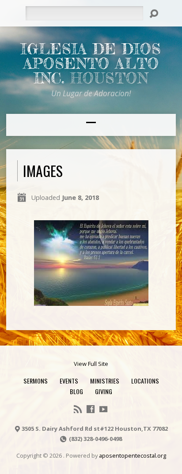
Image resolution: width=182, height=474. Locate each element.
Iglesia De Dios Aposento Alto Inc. (91, 63)
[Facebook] (91, 409)
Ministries (104, 380)
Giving (103, 391)
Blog (76, 391)
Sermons (35, 380)
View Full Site (91, 364)
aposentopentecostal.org (132, 455)
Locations (145, 380)
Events (69, 380)
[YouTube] (103, 409)
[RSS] (78, 409)
